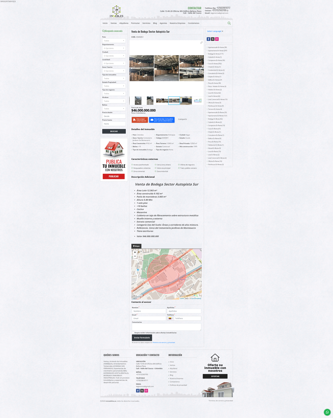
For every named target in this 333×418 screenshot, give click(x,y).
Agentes (163, 23)
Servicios (146, 23)
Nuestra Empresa (177, 23)
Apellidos (171, 307)
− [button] (135, 256)
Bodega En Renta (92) (215, 119)
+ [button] (135, 252)
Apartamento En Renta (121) (217, 116)
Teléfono (171, 315)
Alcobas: (105, 97)
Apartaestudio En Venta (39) (217, 47)
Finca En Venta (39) (214, 83)
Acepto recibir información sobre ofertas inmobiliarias (156, 333)
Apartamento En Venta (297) (217, 50)
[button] (201, 42)
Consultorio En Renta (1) (216, 135)
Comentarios (137, 322)
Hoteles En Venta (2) (215, 90)
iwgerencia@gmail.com (145, 386)
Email (134, 315)
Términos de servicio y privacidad (164, 342)
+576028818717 (223, 7)
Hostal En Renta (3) (214, 148)
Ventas (114, 23)
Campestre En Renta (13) (216, 125)
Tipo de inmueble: (109, 75)
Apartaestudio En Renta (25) (217, 112)
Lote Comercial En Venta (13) (217, 99)
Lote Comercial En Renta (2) (217, 158)
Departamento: (108, 44)
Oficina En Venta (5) (214, 103)
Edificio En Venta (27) (215, 80)
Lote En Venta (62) (214, 96)
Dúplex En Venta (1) (214, 77)
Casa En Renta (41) (214, 129)
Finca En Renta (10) (214, 142)
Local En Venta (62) (214, 93)
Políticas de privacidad (178, 385)
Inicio (105, 23)
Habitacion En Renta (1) (216, 145)
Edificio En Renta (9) (214, 138)
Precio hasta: (107, 120)
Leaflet (182, 298)
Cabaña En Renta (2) (215, 122)
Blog (155, 23)
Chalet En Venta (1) (214, 67)
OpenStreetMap (196, 298)
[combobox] (114, 40)
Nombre (135, 307)
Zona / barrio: (107, 67)
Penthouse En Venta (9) (216, 106)
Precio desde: (107, 112)
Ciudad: (105, 52)
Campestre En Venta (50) (216, 60)
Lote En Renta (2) (213, 155)
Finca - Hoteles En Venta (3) (217, 86)
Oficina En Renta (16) (215, 161)
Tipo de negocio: (108, 90)
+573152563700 (219, 10)
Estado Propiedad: (109, 82)
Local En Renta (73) (214, 151)
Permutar (135, 23)
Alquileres (123, 23)
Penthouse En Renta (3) (216, 164)
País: (104, 37)
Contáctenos (193, 23)
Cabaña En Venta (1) (215, 57)
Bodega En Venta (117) (215, 54)
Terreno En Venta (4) (215, 109)
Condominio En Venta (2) (216, 70)
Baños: (104, 105)
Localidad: (106, 59)
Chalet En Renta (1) (214, 132)
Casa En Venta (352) (215, 63)
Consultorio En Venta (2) (216, 73)
